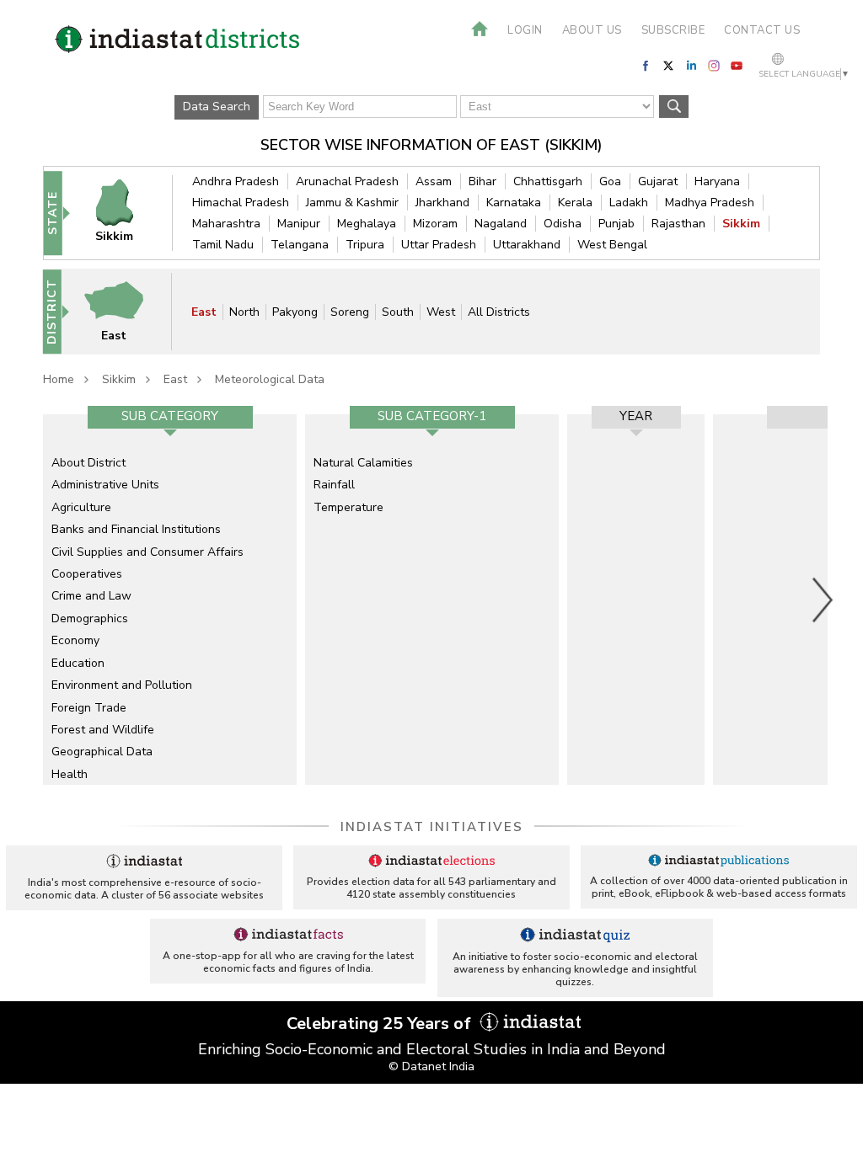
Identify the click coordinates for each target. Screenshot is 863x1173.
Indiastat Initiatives (431, 826)
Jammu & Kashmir (352, 203)
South (398, 312)
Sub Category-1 (432, 416)
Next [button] (823, 599)
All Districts (499, 312)
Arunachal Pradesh (347, 181)
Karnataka (513, 203)
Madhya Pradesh (709, 203)
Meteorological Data (269, 379)
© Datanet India (431, 1066)
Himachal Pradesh (240, 203)
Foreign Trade (88, 708)
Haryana (717, 181)
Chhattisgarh (547, 181)
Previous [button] (34, 599)
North (244, 312)
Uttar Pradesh (438, 245)
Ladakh (628, 203)
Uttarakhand (526, 245)
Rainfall (334, 485)
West (440, 312)
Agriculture (81, 507)
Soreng (349, 312)
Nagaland (500, 224)
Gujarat (658, 181)
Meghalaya (366, 224)
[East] (123, 311)
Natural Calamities (363, 463)
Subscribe (673, 30)
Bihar (482, 181)
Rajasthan (678, 224)
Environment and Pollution (121, 685)
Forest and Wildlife (102, 730)
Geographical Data (102, 752)
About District (88, 463)
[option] (170, 599)
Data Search (216, 107)
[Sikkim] (124, 213)
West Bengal (612, 245)
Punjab (616, 224)
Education (78, 663)
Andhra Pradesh (235, 181)
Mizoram (435, 224)
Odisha (563, 224)
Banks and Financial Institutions (136, 529)
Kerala (575, 203)
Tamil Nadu (223, 245)
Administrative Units (105, 485)
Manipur (298, 224)
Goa (610, 181)
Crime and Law (91, 596)
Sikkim (741, 224)
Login (525, 30)
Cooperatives (86, 574)
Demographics (89, 618)
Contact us (762, 30)
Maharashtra (226, 224)
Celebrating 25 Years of (381, 1023)
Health (69, 774)
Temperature (348, 507)
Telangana (300, 245)
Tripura (365, 245)
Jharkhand (442, 203)
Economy (75, 640)
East (204, 312)
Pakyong (295, 312)
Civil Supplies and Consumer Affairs (147, 552)
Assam (433, 181)
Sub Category (169, 416)
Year (635, 416)
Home (58, 379)
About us (592, 30)
